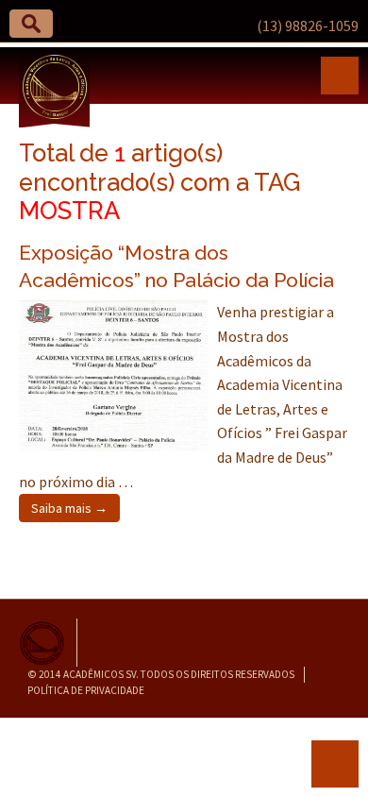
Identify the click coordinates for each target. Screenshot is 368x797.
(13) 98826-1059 (308, 25)
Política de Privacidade (85, 690)
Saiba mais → (69, 508)
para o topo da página (335, 764)
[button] (31, 23)
